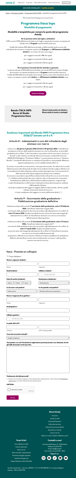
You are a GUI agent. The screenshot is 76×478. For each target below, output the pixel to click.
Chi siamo (55, 416)
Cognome (42, 267)
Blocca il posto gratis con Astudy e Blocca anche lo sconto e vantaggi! (54, 111)
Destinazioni (21, 2)
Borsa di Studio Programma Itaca (21, 114)
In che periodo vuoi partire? (49, 287)
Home (8, 13)
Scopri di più (21, 440)
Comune (9, 330)
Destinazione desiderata (48, 279)
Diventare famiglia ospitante (21, 455)
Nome (9, 267)
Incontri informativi (21, 447)
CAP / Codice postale (45, 330)
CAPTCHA (10, 384)
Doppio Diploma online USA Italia (21, 461)
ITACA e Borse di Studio (40, 2)
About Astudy (54, 411)
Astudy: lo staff (54, 418)
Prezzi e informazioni (54, 2)
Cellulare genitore (13, 315)
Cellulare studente (45, 271)
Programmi (29, 2)
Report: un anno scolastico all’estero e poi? (54, 436)
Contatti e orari (55, 440)
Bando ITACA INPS (21, 110)
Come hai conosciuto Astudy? (17, 334)
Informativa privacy (55, 424)
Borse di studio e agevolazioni (21, 452)
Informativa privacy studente (55, 427)
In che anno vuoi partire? (16, 287)
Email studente (12, 271)
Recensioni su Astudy (54, 430)
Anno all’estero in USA (21, 444)
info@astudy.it (56, 449)
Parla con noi (66, 2)
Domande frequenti (54, 421)
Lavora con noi (54, 433)
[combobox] (41, 274)
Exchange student (17, 13)
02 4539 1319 (58, 446)
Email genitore (12, 306)
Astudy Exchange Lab (21, 458)
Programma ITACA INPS (33, 13)
